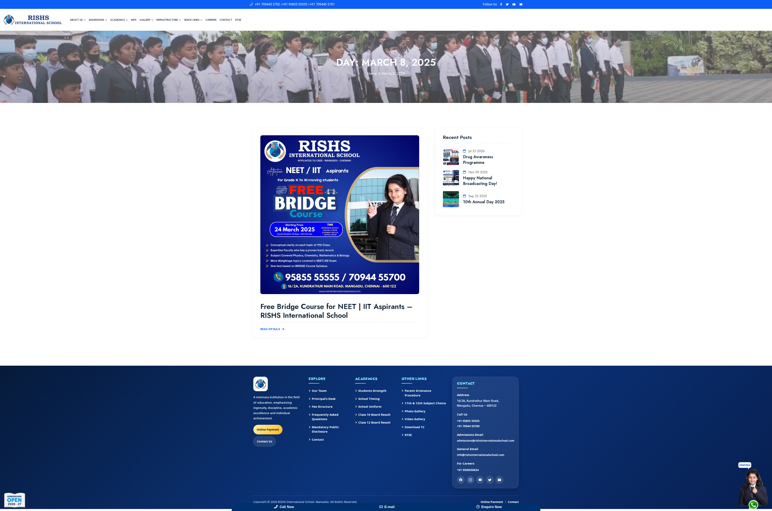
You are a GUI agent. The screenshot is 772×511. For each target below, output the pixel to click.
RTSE (238, 20)
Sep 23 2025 (477, 196)
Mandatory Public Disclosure (325, 429)
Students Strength (372, 391)
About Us (76, 20)
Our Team (319, 391)
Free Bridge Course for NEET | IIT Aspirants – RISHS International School (336, 310)
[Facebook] (461, 480)
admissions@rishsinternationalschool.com (485, 440)
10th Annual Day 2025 (483, 202)
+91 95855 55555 (468, 421)
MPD (134, 20)
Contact (226, 20)
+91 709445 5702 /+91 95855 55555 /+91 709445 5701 (295, 4)
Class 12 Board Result (374, 422)
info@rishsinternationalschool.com (480, 455)
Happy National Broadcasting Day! (480, 181)
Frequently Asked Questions (325, 416)
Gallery (145, 20)
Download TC (415, 427)
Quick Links (191, 20)
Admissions (96, 20)
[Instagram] (470, 480)
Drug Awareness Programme (478, 159)
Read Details (270, 329)
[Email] (499, 480)
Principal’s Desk (324, 399)
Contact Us (264, 441)
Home (372, 73)
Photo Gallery (415, 411)
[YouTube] (480, 480)
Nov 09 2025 (477, 172)
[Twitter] (490, 480)
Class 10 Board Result (374, 414)
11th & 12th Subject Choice (425, 403)
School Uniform (370, 406)
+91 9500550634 (468, 470)
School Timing (369, 399)
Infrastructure (167, 20)
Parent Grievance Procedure (418, 393)
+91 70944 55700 (468, 426)
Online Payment (268, 429)
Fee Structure (322, 406)
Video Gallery (415, 419)
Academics (117, 20)
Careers (211, 20)
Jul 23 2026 (476, 151)
